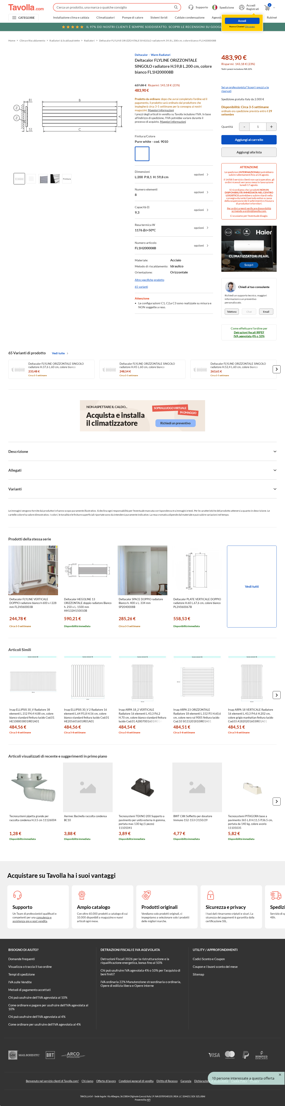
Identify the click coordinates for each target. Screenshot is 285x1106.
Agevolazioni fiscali (224, 17)
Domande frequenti (21, 959)
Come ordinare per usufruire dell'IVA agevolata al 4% (44, 1024)
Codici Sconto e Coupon (209, 959)
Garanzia (185, 1081)
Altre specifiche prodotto (149, 280)
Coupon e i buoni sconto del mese (215, 966)
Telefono (232, 311)
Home (11, 40)
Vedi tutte (58, 353)
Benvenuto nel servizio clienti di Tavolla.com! (52, 1081)
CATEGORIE (26, 17)
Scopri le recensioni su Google (155, 27)
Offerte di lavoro (106, 1081)
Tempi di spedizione (21, 974)
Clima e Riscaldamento (32, 40)
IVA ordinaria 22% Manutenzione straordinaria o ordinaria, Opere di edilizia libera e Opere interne (141, 983)
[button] (277, 369)
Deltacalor (141, 54)
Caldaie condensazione (189, 17)
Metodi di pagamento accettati (29, 990)
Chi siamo (87, 1081)
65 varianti (141, 286)
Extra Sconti (252, 17)
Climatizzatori (105, 17)
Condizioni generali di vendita (136, 1081)
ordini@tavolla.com (255, 211)
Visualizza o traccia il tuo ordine (30, 966)
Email (266, 311)
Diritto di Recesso (167, 1081)
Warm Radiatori (160, 54)
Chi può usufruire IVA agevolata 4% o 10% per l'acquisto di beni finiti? (140, 972)
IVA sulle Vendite (20, 982)
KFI (148, 1099)
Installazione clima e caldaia (71, 17)
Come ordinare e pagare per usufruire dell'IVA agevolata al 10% (48, 1007)
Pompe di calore (132, 17)
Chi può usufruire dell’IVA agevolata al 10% (37, 997)
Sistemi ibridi (159, 17)
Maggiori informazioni (161, 110)
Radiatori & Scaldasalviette (64, 40)
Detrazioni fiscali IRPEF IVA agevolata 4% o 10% (249, 334)
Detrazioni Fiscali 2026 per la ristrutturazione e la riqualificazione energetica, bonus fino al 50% (135, 960)
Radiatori (89, 40)
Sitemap (198, 974)
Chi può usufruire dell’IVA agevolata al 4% (37, 1016)
